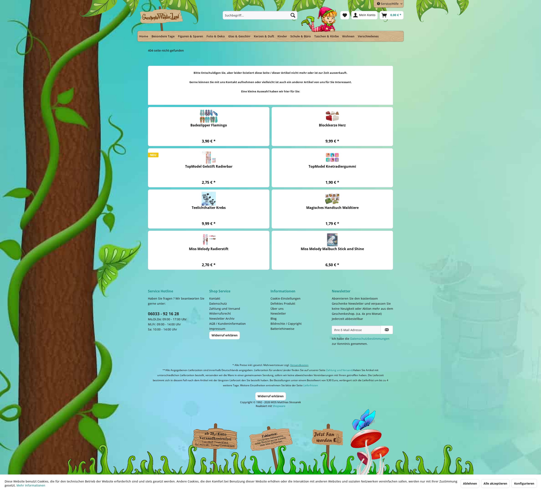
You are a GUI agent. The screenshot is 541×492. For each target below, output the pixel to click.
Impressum (217, 329)
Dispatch (214, 438)
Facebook (327, 437)
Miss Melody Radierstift (208, 249)
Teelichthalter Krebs (209, 208)
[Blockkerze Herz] (332, 116)
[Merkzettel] (344, 15)
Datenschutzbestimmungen (369, 339)
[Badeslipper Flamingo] (208, 116)
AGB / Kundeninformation (227, 324)
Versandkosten (299, 365)
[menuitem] (260, 15)
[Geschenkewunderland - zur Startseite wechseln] (161, 18)
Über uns (277, 309)
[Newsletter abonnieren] (387, 330)
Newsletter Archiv (221, 319)
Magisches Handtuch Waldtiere (332, 208)
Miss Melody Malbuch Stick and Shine (332, 249)
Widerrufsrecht (220, 313)
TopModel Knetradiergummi (332, 166)
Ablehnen (470, 483)
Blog (273, 319)
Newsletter (278, 313)
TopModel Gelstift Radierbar (208, 166)
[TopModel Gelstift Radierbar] (208, 157)
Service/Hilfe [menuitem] (389, 4)
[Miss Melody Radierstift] (208, 240)
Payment (274, 437)
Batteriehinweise (282, 329)
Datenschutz (218, 304)
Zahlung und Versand (224, 309)
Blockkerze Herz (332, 125)
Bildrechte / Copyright (286, 324)
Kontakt (214, 298)
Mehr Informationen (30, 485)
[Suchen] (292, 15)
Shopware (279, 406)
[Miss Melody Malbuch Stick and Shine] (332, 240)
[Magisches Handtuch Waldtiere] (332, 199)
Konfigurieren (524, 483)
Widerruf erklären (225, 335)
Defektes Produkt (282, 304)
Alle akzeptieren (495, 483)
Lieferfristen (310, 385)
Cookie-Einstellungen (285, 298)
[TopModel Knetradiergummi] (332, 157)
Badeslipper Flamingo (208, 125)
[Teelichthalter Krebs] (208, 199)
